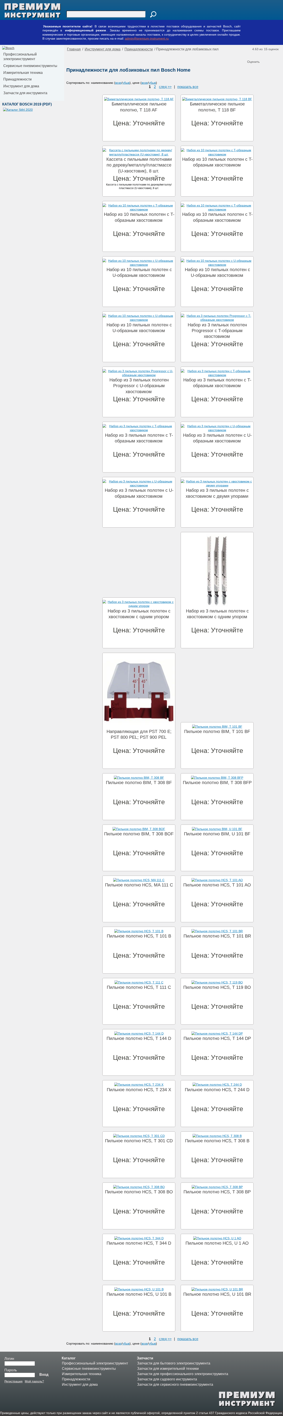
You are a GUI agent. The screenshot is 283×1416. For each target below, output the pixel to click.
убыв (126, 82)
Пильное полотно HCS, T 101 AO (217, 884)
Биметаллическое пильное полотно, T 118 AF (139, 106)
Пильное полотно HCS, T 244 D (217, 1089)
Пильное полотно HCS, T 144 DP (217, 1038)
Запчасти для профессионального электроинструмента (182, 1374)
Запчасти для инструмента (25, 93)
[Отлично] (269, 54)
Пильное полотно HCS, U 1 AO (217, 1243)
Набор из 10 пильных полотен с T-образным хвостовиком (217, 162)
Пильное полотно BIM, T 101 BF (217, 731)
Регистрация (13, 1381)
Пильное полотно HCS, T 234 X (139, 1089)
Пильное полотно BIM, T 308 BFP (217, 782)
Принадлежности (17, 79)
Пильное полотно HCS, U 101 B (139, 1294)
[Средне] (260, 54)
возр (118, 82)
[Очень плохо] (251, 54)
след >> (165, 87)
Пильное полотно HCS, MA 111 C (139, 884)
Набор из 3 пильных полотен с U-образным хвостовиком (217, 438)
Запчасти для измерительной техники (168, 1368)
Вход (43, 1374)
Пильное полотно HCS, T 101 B (139, 936)
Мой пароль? (34, 1381)
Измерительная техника (23, 73)
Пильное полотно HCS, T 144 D (139, 1038)
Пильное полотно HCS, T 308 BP (217, 1191)
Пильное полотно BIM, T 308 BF (139, 782)
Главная (74, 49)
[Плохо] (255, 54)
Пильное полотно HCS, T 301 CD (139, 1140)
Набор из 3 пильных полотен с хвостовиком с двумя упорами (217, 493)
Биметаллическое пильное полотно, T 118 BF (217, 106)
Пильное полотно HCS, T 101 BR (217, 936)
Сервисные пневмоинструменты (30, 66)
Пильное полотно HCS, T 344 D (139, 1243)
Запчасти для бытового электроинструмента (173, 1363)
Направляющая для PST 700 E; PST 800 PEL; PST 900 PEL (139, 734)
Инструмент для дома (21, 86)
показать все (187, 87)
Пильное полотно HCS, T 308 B (217, 1140)
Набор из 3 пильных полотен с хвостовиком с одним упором (139, 613)
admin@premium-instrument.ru (147, 38)
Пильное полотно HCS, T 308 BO (139, 1191)
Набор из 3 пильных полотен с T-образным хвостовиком (217, 382)
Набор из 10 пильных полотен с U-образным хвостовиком (139, 272)
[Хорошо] (264, 54)
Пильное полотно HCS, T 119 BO (217, 987)
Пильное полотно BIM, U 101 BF (217, 833)
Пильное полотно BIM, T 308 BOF (139, 833)
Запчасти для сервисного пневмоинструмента (175, 1384)
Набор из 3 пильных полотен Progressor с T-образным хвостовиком (217, 330)
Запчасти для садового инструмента (167, 1379)
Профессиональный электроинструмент (20, 56)
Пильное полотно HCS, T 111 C (139, 987)
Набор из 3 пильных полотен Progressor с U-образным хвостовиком (139, 385)
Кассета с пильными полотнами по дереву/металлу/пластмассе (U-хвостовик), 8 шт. (139, 165)
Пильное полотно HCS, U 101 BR (217, 1294)
